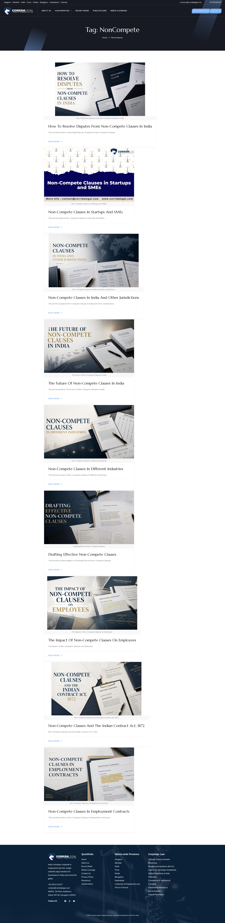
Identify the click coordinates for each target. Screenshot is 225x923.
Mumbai (16, 2)
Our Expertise (62, 11)
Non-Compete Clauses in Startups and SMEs (85, 212)
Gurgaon (7, 2)
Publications (100, 11)
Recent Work (82, 11)
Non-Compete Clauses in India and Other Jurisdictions (93, 297)
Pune (29, 2)
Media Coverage (119, 11)
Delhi (23, 2)
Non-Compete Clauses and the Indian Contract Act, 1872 (96, 725)
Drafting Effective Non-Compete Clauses (82, 554)
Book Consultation (201, 11)
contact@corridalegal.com (191, 2)
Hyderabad (54, 2)
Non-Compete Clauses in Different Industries (85, 468)
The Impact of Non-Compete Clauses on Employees (92, 640)
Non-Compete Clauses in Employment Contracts (88, 811)
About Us (46, 11)
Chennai (64, 2)
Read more (54, 142)
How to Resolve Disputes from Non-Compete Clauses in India (100, 126)
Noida (35, 2)
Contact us (215, 11)
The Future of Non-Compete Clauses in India (86, 383)
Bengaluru (44, 2)
